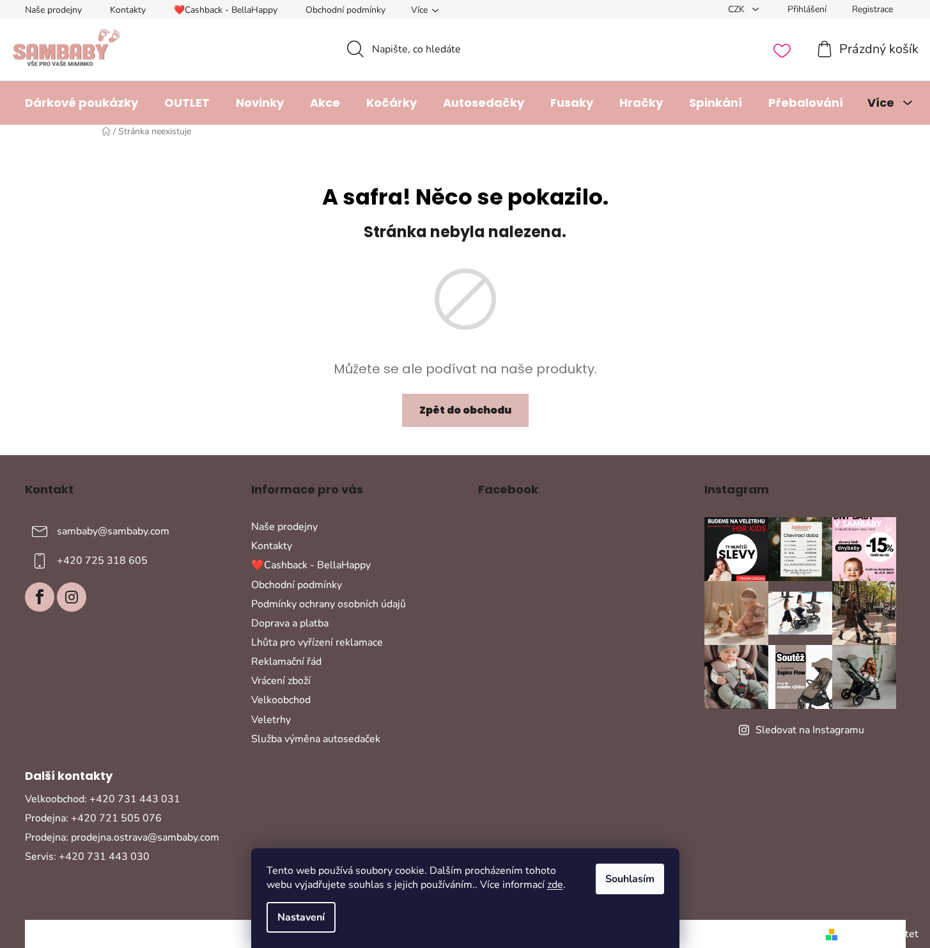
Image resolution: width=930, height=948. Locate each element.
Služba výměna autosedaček (315, 739)
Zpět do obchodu (465, 410)
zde (555, 885)
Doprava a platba (290, 623)
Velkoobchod (281, 700)
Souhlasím (630, 879)
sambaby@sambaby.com (113, 531)
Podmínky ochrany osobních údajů (328, 604)
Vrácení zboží (281, 681)
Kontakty (128, 10)
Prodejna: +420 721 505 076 (93, 818)
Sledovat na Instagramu (810, 730)
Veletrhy (271, 720)
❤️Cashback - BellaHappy (225, 10)
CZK (737, 9)
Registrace (872, 9)
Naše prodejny (53, 10)
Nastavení (301, 917)
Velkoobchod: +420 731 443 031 (102, 799)
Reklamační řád (286, 662)
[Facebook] (39, 597)
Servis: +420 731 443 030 (87, 857)
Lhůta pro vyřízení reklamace (317, 642)
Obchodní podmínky (345, 10)
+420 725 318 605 (102, 561)
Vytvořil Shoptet (880, 934)
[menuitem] (81, 103)
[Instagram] (71, 597)
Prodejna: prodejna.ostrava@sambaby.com (122, 837)
